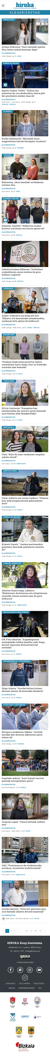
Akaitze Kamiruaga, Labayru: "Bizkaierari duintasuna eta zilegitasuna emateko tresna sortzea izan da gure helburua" (24, 594)
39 (40, 931)
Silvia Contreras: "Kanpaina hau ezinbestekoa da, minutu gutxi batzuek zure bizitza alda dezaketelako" (24, 411)
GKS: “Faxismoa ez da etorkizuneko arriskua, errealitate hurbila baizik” (22, 866)
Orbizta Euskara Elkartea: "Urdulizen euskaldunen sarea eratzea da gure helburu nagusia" (22, 272)
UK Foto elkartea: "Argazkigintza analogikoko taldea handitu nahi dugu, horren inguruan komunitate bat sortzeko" (23, 643)
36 (26, 931)
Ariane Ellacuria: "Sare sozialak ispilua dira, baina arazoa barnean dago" (23, 48)
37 (31, 931)
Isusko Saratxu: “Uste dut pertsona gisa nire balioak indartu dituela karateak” (24, 910)
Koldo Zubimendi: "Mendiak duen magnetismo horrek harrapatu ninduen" (24, 140)
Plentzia (5, 104)
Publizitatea (39, 984)
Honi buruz (10, 984)
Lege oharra (24, 984)
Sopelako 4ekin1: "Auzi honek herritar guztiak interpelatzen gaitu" (23, 779)
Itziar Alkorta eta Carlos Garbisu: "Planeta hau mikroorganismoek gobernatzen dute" (25, 501)
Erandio (20, 148)
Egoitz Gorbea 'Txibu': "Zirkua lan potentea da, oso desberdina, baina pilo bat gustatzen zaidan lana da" (23, 93)
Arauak (12, 988)
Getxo (20, 374)
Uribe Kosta (21, 464)
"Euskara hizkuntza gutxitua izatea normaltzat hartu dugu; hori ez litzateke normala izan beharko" (24, 364)
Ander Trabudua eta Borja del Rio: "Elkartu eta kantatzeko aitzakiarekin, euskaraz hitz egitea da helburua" (23, 318)
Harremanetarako (27, 988)
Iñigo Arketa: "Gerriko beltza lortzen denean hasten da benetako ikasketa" (22, 689)
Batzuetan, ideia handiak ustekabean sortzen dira (22, 183)
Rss (40, 988)
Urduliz (13, 104)
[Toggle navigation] (3, 5)
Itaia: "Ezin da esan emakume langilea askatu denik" (23, 455)
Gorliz (29, 327)
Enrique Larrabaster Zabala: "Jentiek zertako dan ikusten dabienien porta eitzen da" (22, 735)
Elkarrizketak (25, 12)
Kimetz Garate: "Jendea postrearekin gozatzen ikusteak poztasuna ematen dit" (23, 547)
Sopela (19, 654)
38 (35, 931)
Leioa (19, 56)
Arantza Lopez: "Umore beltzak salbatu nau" (23, 823)
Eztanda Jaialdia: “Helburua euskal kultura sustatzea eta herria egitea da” (23, 227)
